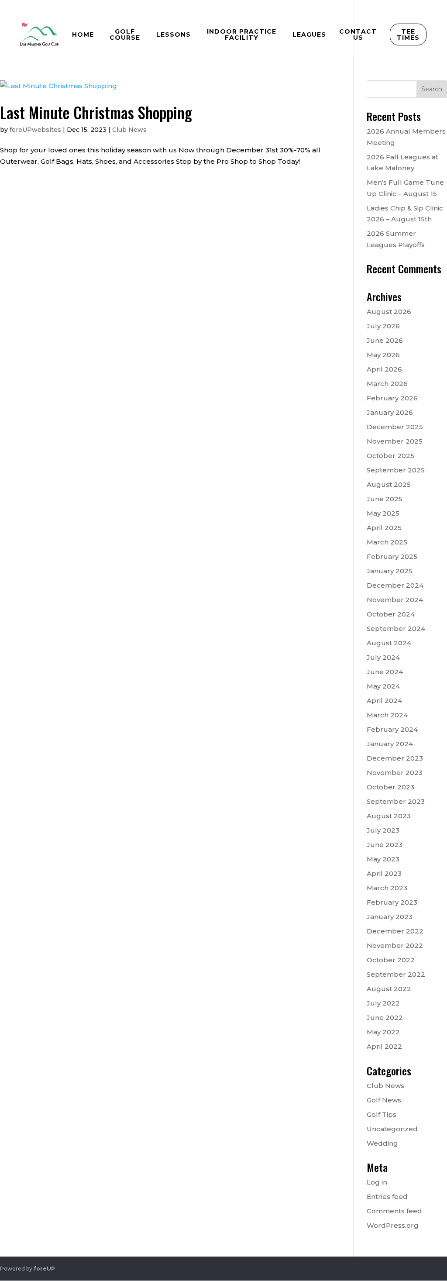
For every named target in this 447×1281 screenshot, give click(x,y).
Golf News (384, 1100)
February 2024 (392, 729)
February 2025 (392, 556)
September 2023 (396, 801)
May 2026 (383, 355)
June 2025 (384, 499)
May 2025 (383, 513)
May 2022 (383, 1032)
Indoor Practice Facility (241, 34)
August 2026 (389, 311)
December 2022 (395, 931)
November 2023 (395, 772)
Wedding (382, 1143)
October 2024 (391, 614)
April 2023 (384, 873)
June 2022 (385, 1017)
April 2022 (384, 1046)
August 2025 (389, 484)
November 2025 (395, 441)
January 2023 (390, 917)
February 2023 (392, 902)
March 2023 (387, 888)
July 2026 (383, 326)
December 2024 (395, 585)
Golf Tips (381, 1114)
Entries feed (387, 1196)
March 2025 (387, 542)
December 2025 (395, 427)
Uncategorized (392, 1129)
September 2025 (396, 470)
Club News (129, 130)
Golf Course (125, 34)
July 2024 (383, 657)
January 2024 (390, 744)
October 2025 (390, 455)
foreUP (44, 1268)
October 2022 (391, 960)
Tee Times (408, 34)
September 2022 (396, 974)
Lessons (173, 34)
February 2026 (392, 398)
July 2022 (383, 1003)
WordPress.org (393, 1225)
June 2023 (384, 844)
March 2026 (387, 383)
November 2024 (395, 600)
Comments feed (394, 1211)
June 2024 (385, 672)
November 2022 (395, 945)
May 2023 (383, 859)
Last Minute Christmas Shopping (96, 112)
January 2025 (390, 571)
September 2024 (396, 628)
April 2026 (384, 369)
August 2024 (389, 643)
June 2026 (385, 340)
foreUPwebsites (35, 130)
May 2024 (383, 686)
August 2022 (389, 989)
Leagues (309, 34)
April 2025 (384, 527)
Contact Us (358, 34)
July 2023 (383, 830)
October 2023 (390, 787)
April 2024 (384, 700)
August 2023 (389, 816)
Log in (377, 1182)
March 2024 (387, 715)
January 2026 (390, 412)
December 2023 (395, 758)
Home (83, 34)
